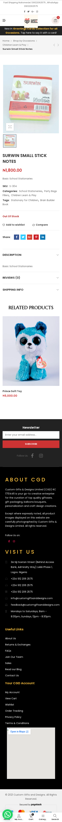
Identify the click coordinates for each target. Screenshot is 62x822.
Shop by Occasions (24, 40)
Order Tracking (14, 711)
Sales (8, 663)
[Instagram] (37, 12)
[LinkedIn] (42, 237)
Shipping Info (13, 290)
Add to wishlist (15, 224)
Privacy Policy (13, 717)
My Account (12, 692)
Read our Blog (13, 669)
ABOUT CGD (25, 479)
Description (12, 255)
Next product (58, 45)
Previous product (54, 45)
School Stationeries (30, 191)
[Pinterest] (36, 237)
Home (6, 40)
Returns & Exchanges (17, 644)
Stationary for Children (24, 200)
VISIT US (20, 552)
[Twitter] (28, 12)
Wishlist (9, 704)
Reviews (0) (11, 278)
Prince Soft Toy (12, 391)
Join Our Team (14, 657)
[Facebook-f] (32, 455)
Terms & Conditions (17, 723)
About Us (10, 638)
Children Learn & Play (14, 44)
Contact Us (12, 675)
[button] (7, 814)
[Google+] (32, 12)
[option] (9, 141)
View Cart (11, 698)
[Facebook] (24, 12)
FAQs (8, 650)
